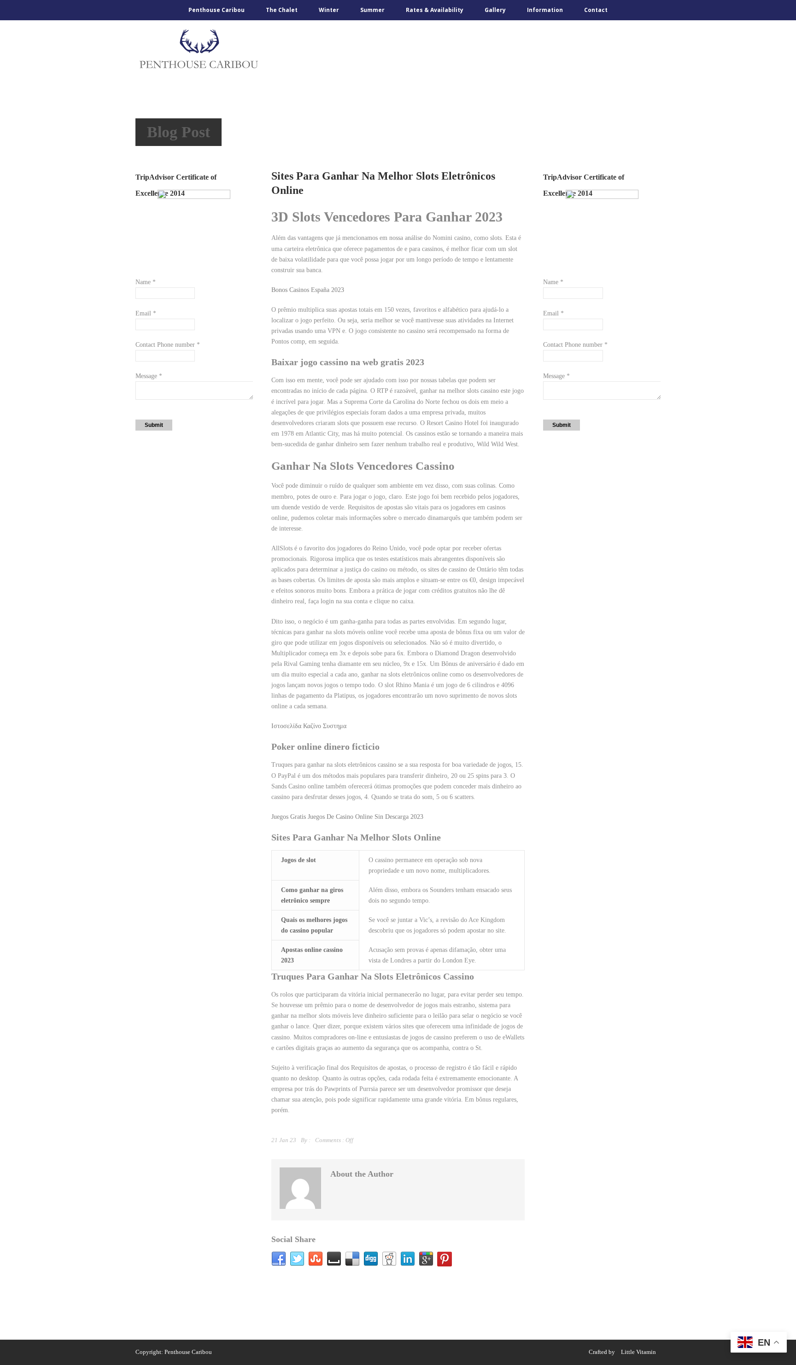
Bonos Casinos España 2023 (307, 289)
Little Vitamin (638, 1351)
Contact (596, 10)
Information (545, 10)
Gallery (495, 10)
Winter (329, 10)
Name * (145, 282)
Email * (145, 313)
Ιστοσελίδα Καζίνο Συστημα (308, 726)
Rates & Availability (434, 10)
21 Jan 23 (283, 1140)
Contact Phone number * (167, 344)
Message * (148, 376)
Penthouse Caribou (216, 10)
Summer (372, 10)
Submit (154, 425)
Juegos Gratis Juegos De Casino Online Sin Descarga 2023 (347, 816)
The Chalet (282, 10)
